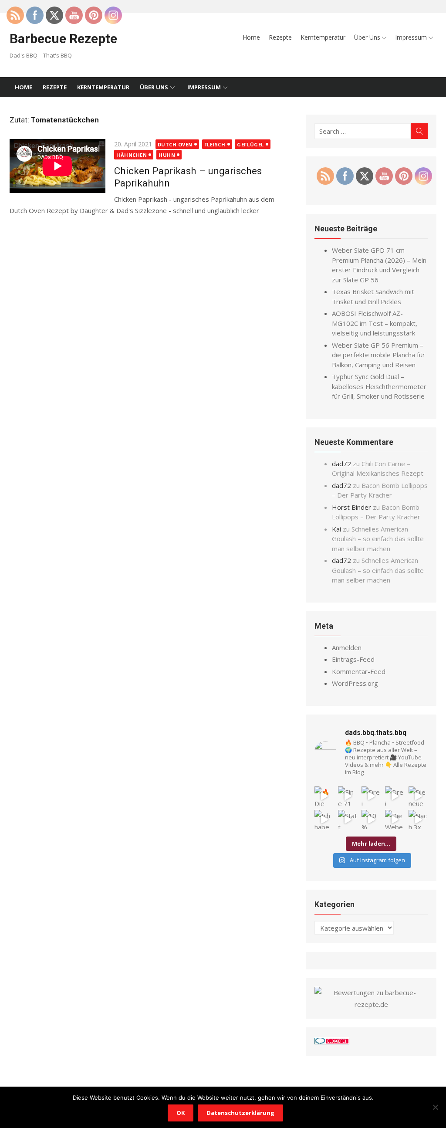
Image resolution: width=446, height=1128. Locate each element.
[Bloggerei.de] (331, 1041)
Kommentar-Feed (358, 671)
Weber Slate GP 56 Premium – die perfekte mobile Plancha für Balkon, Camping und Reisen (378, 355)
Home (251, 37)
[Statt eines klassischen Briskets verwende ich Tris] (347, 819)
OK (180, 1113)
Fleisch (215, 144)
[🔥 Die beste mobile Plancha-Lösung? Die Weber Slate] (324, 796)
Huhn (167, 155)
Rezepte (280, 37)
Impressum (411, 37)
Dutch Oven (175, 144)
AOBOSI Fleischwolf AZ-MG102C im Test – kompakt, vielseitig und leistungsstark (374, 323)
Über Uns (367, 37)
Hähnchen (131, 155)
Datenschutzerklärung (240, 1113)
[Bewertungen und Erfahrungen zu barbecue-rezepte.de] (371, 1004)
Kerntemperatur (323, 37)
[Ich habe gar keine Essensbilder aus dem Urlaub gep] (324, 819)
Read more (26, 221)
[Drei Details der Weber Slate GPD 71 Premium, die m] (371, 796)
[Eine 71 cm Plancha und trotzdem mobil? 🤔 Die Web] (347, 796)
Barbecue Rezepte (63, 38)
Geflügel (250, 144)
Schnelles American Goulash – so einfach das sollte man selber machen (378, 539)
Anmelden (347, 647)
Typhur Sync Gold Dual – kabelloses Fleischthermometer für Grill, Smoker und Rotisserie (379, 386)
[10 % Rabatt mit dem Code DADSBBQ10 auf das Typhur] (371, 819)
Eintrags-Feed (353, 659)
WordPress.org (355, 683)
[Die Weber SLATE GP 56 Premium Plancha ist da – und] (394, 819)
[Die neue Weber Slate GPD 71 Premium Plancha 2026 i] (418, 796)
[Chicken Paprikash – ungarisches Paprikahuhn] (57, 167)
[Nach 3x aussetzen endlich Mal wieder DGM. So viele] (418, 819)
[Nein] (435, 1107)
